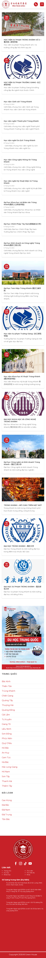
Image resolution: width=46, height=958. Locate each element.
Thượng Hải (7, 705)
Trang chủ (7, 871)
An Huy (5, 753)
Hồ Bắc (5, 748)
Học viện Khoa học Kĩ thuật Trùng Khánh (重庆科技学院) (22, 378)
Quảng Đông (8, 710)
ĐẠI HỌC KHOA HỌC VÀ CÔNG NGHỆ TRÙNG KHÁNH (20, 420)
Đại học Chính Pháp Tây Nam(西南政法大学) (22, 224)
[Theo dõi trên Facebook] (15, 863)
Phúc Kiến (7, 738)
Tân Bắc (6, 819)
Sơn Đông (7, 734)
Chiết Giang (7, 696)
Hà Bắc (5, 762)
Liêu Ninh (6, 729)
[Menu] (42, 4)
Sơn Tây (6, 776)
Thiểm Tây (7, 786)
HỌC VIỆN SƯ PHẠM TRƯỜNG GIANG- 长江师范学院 (22, 83)
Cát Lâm (6, 715)
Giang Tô (6, 724)
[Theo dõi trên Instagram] (20, 863)
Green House (31, 954)
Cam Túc (6, 757)
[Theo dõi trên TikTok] (25, 863)
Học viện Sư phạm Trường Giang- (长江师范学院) (22, 335)
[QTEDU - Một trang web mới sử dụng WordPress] (14, 4)
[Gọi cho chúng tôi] (36, 4)
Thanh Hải (7, 781)
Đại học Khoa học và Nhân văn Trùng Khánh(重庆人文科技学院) (20, 203)
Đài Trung (7, 814)
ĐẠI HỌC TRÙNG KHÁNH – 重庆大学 (19, 546)
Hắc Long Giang (9, 767)
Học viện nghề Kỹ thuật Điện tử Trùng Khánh (21, 182)
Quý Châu (7, 743)
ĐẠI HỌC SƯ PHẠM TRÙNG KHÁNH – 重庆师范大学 (22, 588)
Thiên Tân (7, 686)
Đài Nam (6, 810)
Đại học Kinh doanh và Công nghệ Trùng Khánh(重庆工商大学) (22, 244)
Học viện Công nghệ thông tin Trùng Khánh (20, 161)
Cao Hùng (7, 800)
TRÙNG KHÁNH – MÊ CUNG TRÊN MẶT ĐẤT (23, 505)
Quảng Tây (7, 700)
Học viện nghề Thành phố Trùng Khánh (21, 121)
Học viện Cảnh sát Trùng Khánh (18, 102)
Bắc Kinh (6, 681)
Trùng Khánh (8, 691)
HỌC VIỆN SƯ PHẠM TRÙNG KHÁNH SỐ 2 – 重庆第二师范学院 (22, 41)
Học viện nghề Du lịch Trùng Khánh (19, 140)
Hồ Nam (6, 771)
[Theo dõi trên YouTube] (30, 863)
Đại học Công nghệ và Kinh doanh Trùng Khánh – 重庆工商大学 (22, 463)
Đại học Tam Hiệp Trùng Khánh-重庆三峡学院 (22, 289)
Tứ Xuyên (7, 719)
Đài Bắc (5, 805)
